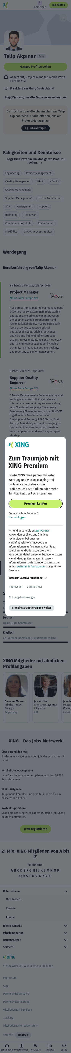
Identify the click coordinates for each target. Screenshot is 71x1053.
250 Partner (42, 530)
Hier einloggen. (18, 517)
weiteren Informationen (31, 566)
